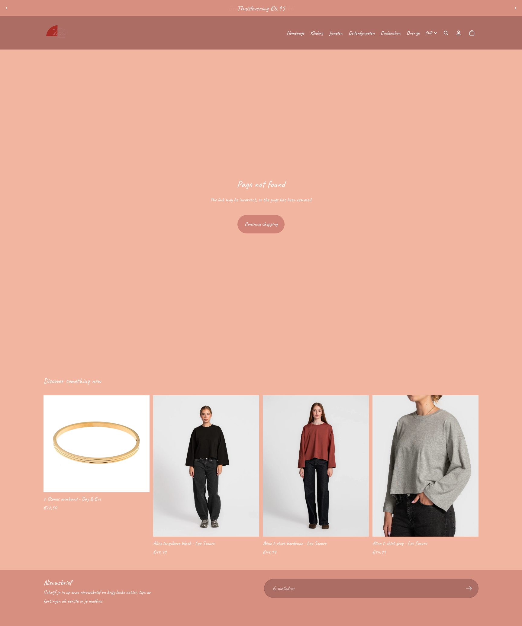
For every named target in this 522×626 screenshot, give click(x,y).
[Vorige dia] (6, 8)
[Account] (458, 33)
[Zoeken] (446, 33)
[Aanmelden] (469, 588)
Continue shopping (261, 224)
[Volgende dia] (515, 8)
